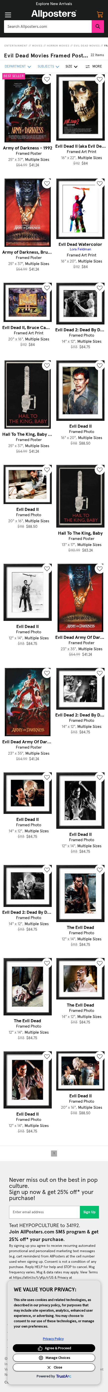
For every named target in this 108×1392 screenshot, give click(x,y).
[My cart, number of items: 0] (100, 14)
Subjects (46, 66)
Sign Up (89, 1212)
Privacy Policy (53, 1338)
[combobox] (48, 26)
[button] (54, 4)
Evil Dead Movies (87, 46)
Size (69, 66)
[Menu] (8, 15)
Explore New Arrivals (54, 4)
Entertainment (16, 46)
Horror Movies (58, 46)
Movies (37, 46)
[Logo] (54, 14)
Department (15, 66)
